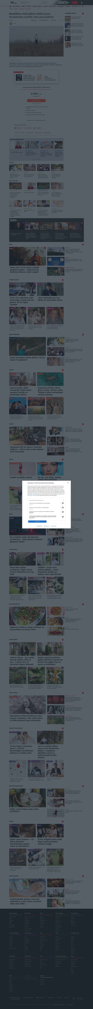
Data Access (46, 526)
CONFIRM (37, 521)
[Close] (68, 483)
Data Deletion (39, 526)
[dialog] (46, 504)
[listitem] (46, 500)
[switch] (62, 503)
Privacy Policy (53, 526)
